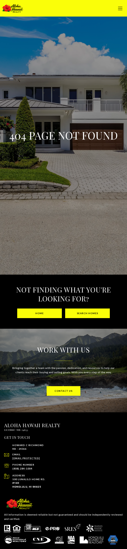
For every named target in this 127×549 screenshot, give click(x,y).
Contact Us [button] (63, 390)
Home (39, 313)
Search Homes (87, 313)
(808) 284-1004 (22, 468)
